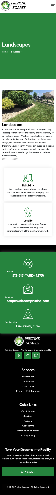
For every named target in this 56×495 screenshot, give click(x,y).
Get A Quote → (28, 472)
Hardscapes (28, 376)
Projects (28, 420)
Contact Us (28, 425)
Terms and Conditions (28, 430)
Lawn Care (28, 386)
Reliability (28, 185)
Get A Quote (28, 411)
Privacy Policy (28, 435)
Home (5, 51)
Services (28, 415)
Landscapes (28, 381)
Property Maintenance (28, 391)
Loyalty (28, 220)
